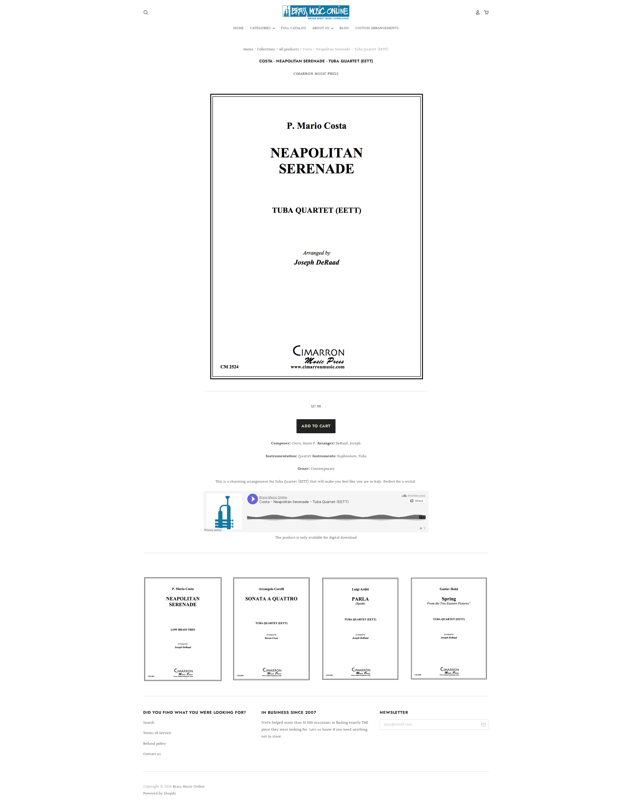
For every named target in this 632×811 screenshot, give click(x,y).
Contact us (152, 754)
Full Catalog (293, 28)
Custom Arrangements (377, 28)
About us (321, 28)
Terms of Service (157, 733)
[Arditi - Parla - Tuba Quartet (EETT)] (360, 628)
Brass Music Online (189, 787)
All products (289, 49)
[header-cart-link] (484, 12)
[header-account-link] (476, 12)
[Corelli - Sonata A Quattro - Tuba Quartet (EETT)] (271, 628)
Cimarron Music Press (316, 74)
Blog (344, 28)
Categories (261, 28)
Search (148, 723)
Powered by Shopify (159, 794)
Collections (266, 49)
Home (238, 28)
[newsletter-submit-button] (483, 725)
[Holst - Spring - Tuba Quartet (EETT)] (449, 628)
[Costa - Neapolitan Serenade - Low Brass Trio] (183, 629)
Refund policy (154, 744)
